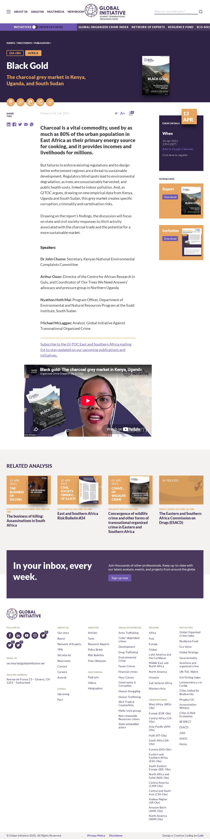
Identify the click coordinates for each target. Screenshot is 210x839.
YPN (60, 649)
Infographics (95, 688)
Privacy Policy (96, 835)
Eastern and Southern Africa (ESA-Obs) (158, 758)
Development (127, 646)
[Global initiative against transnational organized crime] (105, 11)
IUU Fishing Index (190, 677)
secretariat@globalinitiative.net (26, 663)
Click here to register (175, 155)
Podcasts (93, 677)
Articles (92, 632)
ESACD (183, 727)
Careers (62, 672)
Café (200, 835)
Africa (152, 632)
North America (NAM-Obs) (158, 817)
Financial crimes (128, 671)
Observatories (51, 27)
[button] (9, 12)
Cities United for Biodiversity (189, 692)
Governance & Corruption (127, 684)
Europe (153, 644)
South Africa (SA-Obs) (159, 742)
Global (153, 649)
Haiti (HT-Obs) (158, 735)
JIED (182, 733)
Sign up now (120, 578)
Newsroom (76, 11)
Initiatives (22, 27)
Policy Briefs (95, 649)
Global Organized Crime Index (103, 27)
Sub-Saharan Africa (160, 683)
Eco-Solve (185, 646)
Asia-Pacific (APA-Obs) (160, 728)
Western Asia (157, 688)
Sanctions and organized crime (189, 664)
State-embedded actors (129, 725)
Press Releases (97, 661)
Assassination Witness (187, 706)
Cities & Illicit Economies (187, 714)
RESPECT (185, 721)
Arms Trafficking (128, 632)
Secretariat (64, 655)
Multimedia (55, 11)
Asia (151, 638)
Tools (91, 638)
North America (158, 671)
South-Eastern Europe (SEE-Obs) (160, 767)
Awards (62, 677)
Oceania (154, 677)
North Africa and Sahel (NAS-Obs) (159, 776)
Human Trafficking (130, 697)
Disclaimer (116, 835)
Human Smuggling (129, 691)
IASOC (183, 738)
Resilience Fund (181, 27)
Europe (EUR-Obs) (160, 713)
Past (60, 699)
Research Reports (98, 644)
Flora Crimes (126, 677)
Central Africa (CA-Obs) (160, 720)
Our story (63, 632)
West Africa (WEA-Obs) (160, 706)
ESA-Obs (15, 53)
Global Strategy (189, 652)
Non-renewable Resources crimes (129, 717)
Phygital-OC (186, 699)
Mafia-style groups (130, 710)
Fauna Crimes (127, 666)
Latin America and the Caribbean (160, 656)
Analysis (37, 11)
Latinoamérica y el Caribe (190, 684)
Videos (92, 682)
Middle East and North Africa (158, 664)
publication (41, 43)
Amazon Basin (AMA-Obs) (157, 809)
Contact (62, 666)
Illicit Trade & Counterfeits (127, 703)
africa (33, 53)
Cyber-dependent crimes (129, 639)
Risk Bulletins (96, 655)
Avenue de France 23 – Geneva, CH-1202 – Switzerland (29, 681)
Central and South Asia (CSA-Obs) (160, 792)
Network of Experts (148, 27)
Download (170, 197)
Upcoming (63, 694)
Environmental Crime (127, 659)
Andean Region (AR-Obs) (158, 801)
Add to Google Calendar (177, 149)
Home (183, 744)
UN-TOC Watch (188, 671)
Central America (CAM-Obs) (159, 784)
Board (61, 638)
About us (21, 11)
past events (24, 43)
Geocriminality (188, 658)
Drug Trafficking (128, 652)
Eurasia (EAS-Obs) (160, 749)
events (11, 43)
